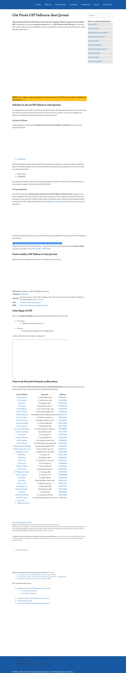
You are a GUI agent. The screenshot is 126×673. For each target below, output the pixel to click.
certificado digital (60, 201)
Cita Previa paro (93, 28)
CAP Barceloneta (21, 415)
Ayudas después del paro (96, 37)
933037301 (62, 460)
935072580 (62, 423)
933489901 (62, 440)
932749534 (62, 420)
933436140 (62, 406)
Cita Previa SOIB (94, 53)
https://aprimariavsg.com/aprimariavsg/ (34, 305)
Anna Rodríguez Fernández (22, 522)
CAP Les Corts (22, 483)
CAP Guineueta (21, 420)
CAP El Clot (22, 460)
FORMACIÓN (85, 4)
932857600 (62, 469)
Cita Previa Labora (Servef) (97, 49)
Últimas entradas (23, 503)
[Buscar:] (100, 15)
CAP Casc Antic (21, 417)
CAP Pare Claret (22, 498)
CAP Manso (22, 455)
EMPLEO (96, 4)
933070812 (62, 466)
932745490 (62, 489)
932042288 (62, 403)
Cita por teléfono (29, 591)
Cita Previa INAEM (94, 45)
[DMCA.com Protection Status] (78, 672)
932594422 (21, 159)
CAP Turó (21, 492)
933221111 (62, 486)
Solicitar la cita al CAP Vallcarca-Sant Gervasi (33, 588)
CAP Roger (22, 478)
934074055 (62, 492)
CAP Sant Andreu (21, 489)
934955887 (62, 397)
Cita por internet (29, 593)
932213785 (62, 437)
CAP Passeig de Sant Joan (22, 449)
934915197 (62, 480)
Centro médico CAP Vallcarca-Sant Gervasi (33, 598)
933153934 (62, 432)
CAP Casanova (22, 426)
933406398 (62, 475)
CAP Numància (21, 397)
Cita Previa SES (93, 57)
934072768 (62, 435)
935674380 (62, 400)
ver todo (50, 572)
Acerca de (21, 500)
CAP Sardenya (22, 400)
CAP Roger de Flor (21, 452)
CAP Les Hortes (21, 412)
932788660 (62, 463)
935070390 (62, 452)
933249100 (62, 412)
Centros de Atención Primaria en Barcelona (33, 603)
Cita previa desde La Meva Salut (39, 249)
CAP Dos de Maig (21, 423)
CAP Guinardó (22, 440)
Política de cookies (24, 661)
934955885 (62, 443)
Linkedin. (25, 550)
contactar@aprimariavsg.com (30, 302)
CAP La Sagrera (21, 475)
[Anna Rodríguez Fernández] (23, 520)
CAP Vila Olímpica (21, 437)
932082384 (62, 498)
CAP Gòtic (21, 406)
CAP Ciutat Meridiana (22, 429)
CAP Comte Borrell (22, 495)
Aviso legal (22, 666)
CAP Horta (39, 300)
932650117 (62, 449)
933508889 (62, 429)
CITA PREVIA (73, 4)
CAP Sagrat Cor (21, 486)
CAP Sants (21, 480)
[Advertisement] (49, 46)
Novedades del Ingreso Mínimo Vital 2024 (29, 578)
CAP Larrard (21, 469)
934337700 (62, 409)
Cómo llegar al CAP (24, 601)
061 (23, 100)
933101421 (62, 417)
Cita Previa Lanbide (95, 61)
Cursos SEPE (92, 24)
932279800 (62, 426)
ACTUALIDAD (107, 4)
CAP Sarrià (22, 403)
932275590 (62, 483)
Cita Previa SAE (93, 41)
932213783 (62, 415)
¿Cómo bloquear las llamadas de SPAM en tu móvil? (31, 574)
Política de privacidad (25, 663)
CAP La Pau (22, 463)
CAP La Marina (21, 443)
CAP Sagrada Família (21, 472)
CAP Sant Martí (21, 466)
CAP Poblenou (22, 409)
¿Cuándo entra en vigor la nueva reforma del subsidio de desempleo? (36, 576)
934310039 (62, 478)
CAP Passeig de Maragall (22, 446)
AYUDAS (38, 4)
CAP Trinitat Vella (21, 432)
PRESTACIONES (60, 4)
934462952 (62, 446)
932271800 (62, 495)
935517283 (62, 455)
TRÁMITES (48, 4)
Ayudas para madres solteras (98, 33)
